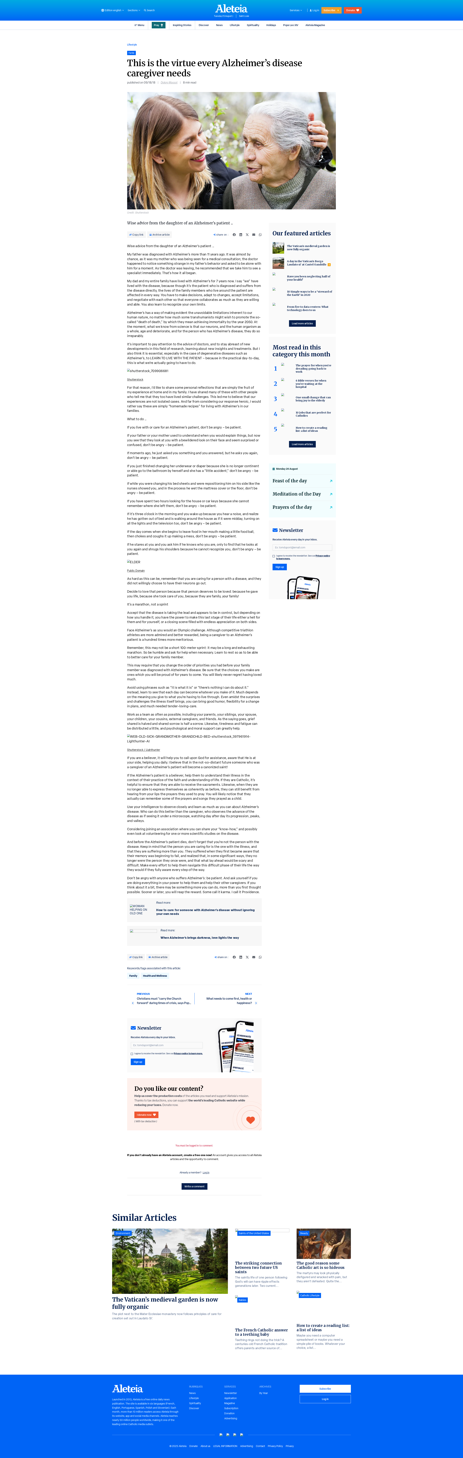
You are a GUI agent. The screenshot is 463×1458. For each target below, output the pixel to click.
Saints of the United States (254, 1233)
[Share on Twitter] (247, 234)
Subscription (231, 1408)
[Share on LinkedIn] (240, 234)
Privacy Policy (275, 1446)
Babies (242, 1300)
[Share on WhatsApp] (260, 234)
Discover (204, 25)
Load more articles (302, 323)
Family (133, 975)
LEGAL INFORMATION (225, 1446)
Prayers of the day (292, 507)
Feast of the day (290, 481)
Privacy (290, 1446)
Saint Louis (244, 16)
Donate (350, 10)
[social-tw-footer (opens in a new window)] (235, 1435)
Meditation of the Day (297, 494)
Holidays (271, 25)
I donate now (144, 1114)
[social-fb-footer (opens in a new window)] (228, 1435)
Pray (156, 25)
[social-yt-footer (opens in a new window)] (221, 1435)
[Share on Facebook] (234, 234)
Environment (123, 1233)
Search (151, 10)
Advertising (230, 1418)
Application (230, 1398)
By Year (263, 1393)
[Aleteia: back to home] (231, 8)
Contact (260, 1446)
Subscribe (329, 10)
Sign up (138, 1061)
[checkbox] (132, 1054)
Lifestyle (235, 25)
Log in (316, 10)
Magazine (229, 1403)
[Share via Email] (253, 234)
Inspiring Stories (182, 25)
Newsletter (230, 1393)
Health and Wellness (155, 975)
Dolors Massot (169, 82)
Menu (141, 25)
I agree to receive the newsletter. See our (168, 1053)
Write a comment (194, 1186)
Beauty (304, 1233)
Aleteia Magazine (315, 25)
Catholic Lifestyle (310, 1295)
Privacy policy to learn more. (188, 1053)
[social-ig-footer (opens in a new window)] (241, 1435)
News (219, 25)
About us (205, 1446)
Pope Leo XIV (290, 25)
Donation (229, 1413)
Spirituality (253, 25)
